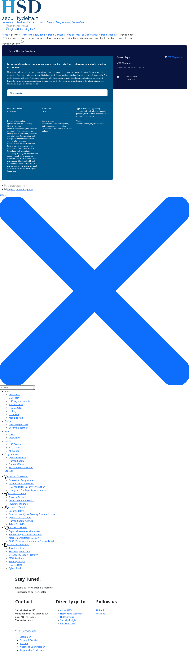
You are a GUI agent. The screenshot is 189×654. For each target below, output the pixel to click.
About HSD (14, 394)
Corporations (47, 128)
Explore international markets (24, 531)
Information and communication (16, 142)
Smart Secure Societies (21, 467)
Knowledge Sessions (19, 551)
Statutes (24, 643)
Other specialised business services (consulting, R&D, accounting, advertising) (21, 151)
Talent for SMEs (17, 524)
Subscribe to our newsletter (31, 591)
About (7, 391)
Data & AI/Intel (16, 464)
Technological (81, 111)
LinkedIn (100, 610)
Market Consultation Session (24, 537)
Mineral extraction (14, 126)
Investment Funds (18, 503)
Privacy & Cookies (29, 640)
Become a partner (18, 427)
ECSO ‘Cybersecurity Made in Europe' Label (31, 541)
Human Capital (16, 460)
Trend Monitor (16, 548)
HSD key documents (19, 401)
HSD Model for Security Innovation (27, 486)
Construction (23, 133)
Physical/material (96, 123)
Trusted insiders (59, 128)
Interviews (14, 437)
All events (14, 450)
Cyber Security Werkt (20, 517)
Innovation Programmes (22, 480)
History (12, 411)
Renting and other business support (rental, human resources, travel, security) (22, 156)
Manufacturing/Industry (16, 128)
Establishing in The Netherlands (25, 534)
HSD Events (15, 444)
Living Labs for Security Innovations (27, 490)
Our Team (14, 397)
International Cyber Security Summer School (32, 514)
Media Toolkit (16, 417)
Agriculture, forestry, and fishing (19, 123)
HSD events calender (71, 613)
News (7, 431)
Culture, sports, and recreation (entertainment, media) (22, 164)
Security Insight (17, 561)
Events (7, 440)
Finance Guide (16, 497)
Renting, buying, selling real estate (20, 146)
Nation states (47, 123)
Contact (8, 470)
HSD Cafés (14, 447)
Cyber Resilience (17, 457)
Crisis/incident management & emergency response (91, 115)
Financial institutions (28, 143)
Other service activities (16, 168)
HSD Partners (16, 404)
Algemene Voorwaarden (32, 646)
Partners (9, 421)
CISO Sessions (16, 558)
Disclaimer (25, 636)
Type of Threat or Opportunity (22, 51)
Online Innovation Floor (21, 483)
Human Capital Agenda (21, 520)
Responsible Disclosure (32, 650)
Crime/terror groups (60, 123)
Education (21, 161)
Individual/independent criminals (54, 126)
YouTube (100, 613)
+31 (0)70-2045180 (27, 631)
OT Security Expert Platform (23, 554)
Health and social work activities (21, 162)
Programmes (11, 454)
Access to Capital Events (21, 500)
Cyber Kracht (15, 568)
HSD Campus (16, 407)
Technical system (82, 123)
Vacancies (14, 414)
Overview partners (18, 424)
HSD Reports (15, 564)
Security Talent (16, 510)
